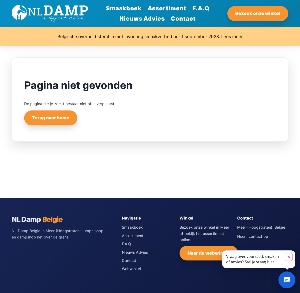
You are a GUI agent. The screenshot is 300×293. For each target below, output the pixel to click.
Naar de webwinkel (209, 253)
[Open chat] (286, 279)
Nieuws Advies (142, 18)
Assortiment (167, 8)
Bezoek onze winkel (257, 13)
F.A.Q (200, 8)
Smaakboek (124, 8)
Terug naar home (50, 118)
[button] (258, 259)
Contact (183, 18)
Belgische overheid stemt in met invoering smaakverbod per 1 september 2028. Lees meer (150, 36)
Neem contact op (252, 236)
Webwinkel (131, 268)
